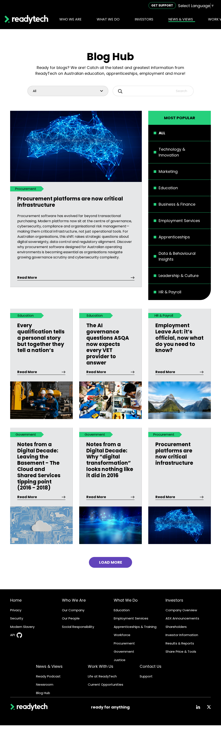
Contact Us (150, 666)
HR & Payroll (170, 292)
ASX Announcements (182, 618)
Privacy (15, 610)
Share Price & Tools (181, 651)
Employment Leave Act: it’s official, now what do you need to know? (179, 337)
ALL (162, 133)
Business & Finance (177, 204)
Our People (71, 618)
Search (181, 91)
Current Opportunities (105, 684)
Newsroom (44, 684)
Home (16, 600)
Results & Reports (180, 643)
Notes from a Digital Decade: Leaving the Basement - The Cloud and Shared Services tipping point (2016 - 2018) (38, 466)
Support (146, 676)
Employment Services (179, 220)
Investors (174, 600)
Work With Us (100, 666)
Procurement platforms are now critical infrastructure (70, 202)
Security (16, 618)
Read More (27, 277)
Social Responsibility (78, 626)
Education (168, 188)
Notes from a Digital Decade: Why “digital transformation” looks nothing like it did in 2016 (109, 460)
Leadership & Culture (179, 275)
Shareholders (176, 626)
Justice (119, 660)
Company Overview (181, 610)
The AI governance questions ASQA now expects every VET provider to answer (107, 344)
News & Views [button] (180, 19)
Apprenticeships (174, 237)
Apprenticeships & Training (135, 626)
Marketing (168, 171)
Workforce (122, 635)
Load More (110, 562)
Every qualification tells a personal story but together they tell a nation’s (41, 337)
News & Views (49, 666)
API (12, 635)
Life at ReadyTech (102, 676)
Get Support (162, 5)
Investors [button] (144, 19)
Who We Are (74, 600)
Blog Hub (43, 693)
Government (124, 651)
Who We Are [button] (70, 19)
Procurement (124, 643)
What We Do (126, 600)
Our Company (73, 610)
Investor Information (182, 635)
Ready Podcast (48, 676)
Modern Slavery (22, 626)
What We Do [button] (108, 19)
